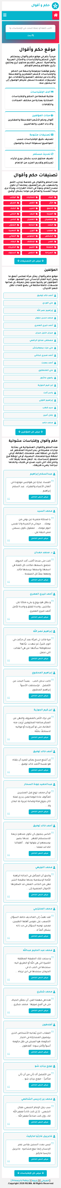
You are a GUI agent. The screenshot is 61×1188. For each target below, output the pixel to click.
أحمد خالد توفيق (45, 295)
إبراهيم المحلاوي (42, 673)
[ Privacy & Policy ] (20, 1181)
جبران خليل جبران (44, 333)
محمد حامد (47, 423)
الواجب (13, 197)
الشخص (49, 236)
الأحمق (50, 208)
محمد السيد (44, 511)
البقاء (13, 242)
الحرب (32, 208)
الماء (50, 197)
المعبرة (12, 231)
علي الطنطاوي (45, 370)
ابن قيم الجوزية (45, 385)
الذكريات (12, 247)
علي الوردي (47, 303)
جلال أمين (48, 415)
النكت (50, 225)
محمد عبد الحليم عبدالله (37, 950)
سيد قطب (47, 408)
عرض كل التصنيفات (30, 261)
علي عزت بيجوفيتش (43, 348)
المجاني (45, 1181)
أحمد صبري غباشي (43, 355)
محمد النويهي (43, 867)
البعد (32, 214)
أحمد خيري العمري (43, 325)
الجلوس (31, 236)
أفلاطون (47, 1024)
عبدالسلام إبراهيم (41, 474)
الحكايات (31, 197)
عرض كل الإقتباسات (30, 1173)
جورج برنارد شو (43, 1066)
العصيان (49, 220)
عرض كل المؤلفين (30, 432)
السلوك (12, 253)
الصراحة (49, 253)
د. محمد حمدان (43, 552)
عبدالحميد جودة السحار (38, 784)
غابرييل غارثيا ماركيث (39, 1136)
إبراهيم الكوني (46, 400)
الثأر (51, 203)
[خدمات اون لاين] (55, 15)
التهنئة (49, 247)
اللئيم (32, 247)
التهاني (12, 236)
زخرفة (35, 1181)
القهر (32, 203)
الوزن (32, 231)
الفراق (13, 203)
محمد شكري (44, 992)
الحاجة (32, 225)
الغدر (50, 242)
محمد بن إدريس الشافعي (36, 1099)
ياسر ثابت (48, 393)
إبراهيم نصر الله (45, 310)
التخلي (13, 214)
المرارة (50, 214)
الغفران (31, 220)
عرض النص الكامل (39, 497)
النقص (31, 253)
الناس (13, 220)
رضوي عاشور (46, 378)
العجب (50, 231)
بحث (29, 36)
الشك (13, 208)
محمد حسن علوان (44, 318)
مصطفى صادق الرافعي (41, 340)
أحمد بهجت (47, 363)
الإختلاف (31, 242)
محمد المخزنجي (42, 909)
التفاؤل (12, 225)
